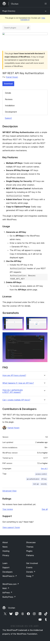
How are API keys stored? (14, 375)
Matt (5, 588)
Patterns (30, 555)
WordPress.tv (9, 576)
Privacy (5, 555)
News (5, 547)
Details (8, 93)
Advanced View (9, 491)
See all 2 (44, 468)
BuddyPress (9, 597)
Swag (30, 576)
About (5, 542)
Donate (30, 572)
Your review (7, 509)
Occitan (11, 608)
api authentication (33, 479)
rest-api (36, 484)
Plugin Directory (8, 11)
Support (8, 118)
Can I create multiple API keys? (16, 400)
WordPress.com (10, 584)
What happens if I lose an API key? (18, 383)
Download (8, 84)
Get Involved (32, 563)
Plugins (29, 551)
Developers (7, 572)
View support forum (11, 527)
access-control (41, 474)
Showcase (31, 542)
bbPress (7, 592)
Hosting (5, 551)
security (44, 484)
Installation (10, 105)
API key (44, 479)
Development (11, 112)
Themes (29, 547)
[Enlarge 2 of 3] (44, 320)
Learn (4, 563)
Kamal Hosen (12, 77)
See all (45, 509)
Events (29, 567)
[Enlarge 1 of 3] (21, 320)
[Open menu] (46, 3)
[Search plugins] (28, 27)
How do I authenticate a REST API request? (12, 391)
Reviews (8, 99)
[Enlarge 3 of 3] (44, 335)
